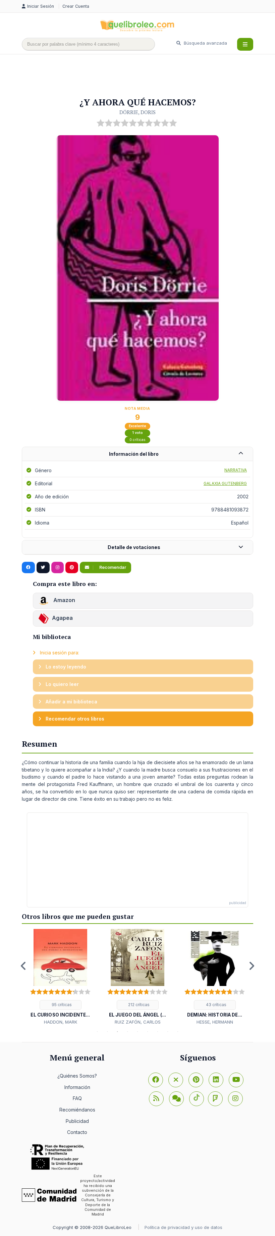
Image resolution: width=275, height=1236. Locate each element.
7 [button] (157, 1031)
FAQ (77, 1098)
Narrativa (235, 470)
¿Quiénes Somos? (77, 1076)
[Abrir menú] (245, 44)
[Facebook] (155, 1080)
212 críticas (138, 1004)
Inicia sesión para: (59, 652)
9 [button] (177, 1031)
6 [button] (147, 1031)
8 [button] (167, 1031)
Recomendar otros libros (74, 719)
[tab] (137, 454)
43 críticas (215, 1004)
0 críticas (137, 440)
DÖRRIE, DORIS (137, 112)
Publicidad (77, 1121)
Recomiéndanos (77, 1110)
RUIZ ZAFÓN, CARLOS (138, 1022)
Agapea (62, 617)
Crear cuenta (75, 6)
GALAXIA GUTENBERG (225, 483)
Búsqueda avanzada (204, 43)
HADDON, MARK (60, 1022)
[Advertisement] (144, 76)
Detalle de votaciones (134, 547)
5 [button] (137, 1031)
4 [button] (127, 1031)
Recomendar (112, 567)
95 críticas (61, 1004)
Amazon (63, 600)
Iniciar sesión (41, 6)
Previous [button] (23, 966)
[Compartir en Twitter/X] (43, 567)
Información (77, 1087)
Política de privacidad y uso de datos (183, 1227)
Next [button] (251, 966)
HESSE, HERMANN (215, 1022)
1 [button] (97, 1031)
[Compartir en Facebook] (28, 567)
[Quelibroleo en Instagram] (57, 567)
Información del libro (134, 454)
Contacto (77, 1132)
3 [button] (117, 1031)
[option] (60, 977)
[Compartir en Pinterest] (71, 567)
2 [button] (107, 1031)
